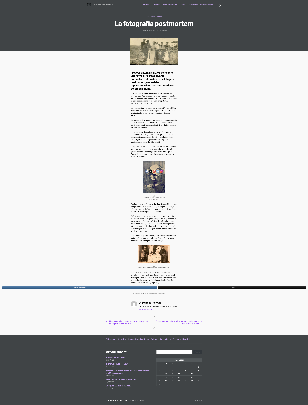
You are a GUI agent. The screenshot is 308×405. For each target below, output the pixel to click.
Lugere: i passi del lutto (169, 4)
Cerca (197, 352)
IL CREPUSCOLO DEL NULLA (117, 364)
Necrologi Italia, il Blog (119, 400)
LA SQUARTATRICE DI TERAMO (118, 386)
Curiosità (156, 4)
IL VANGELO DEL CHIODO (116, 358)
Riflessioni (146, 4)
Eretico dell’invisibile (206, 4)
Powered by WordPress (136, 400)
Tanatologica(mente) (154, 16)
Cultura (183, 4)
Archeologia (193, 4)
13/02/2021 (163, 31)
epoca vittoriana (138, 294)
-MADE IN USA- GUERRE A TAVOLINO (121, 379)
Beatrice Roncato (150, 31)
